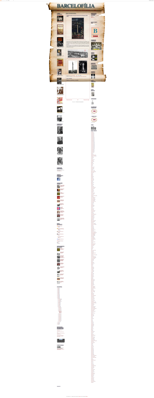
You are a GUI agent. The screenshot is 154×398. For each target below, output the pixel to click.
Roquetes (92, 334)
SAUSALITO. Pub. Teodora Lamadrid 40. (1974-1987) (62, 200)
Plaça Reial (92, 310)
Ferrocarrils (92, 237)
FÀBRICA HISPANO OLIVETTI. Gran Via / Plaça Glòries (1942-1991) (62, 219)
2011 (58, 323)
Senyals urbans (92, 356)
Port (91, 317)
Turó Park (92, 370)
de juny (59, 303)
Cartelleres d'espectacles (93, 195)
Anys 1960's (92, 147)
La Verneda (92, 270)
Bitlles (91, 175)
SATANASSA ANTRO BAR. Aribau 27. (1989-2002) (62, 196)
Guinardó (92, 259)
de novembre (59, 299)
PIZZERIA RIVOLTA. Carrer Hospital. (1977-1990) (62, 274)
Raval (91, 330)
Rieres (91, 333)
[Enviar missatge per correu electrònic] (76, 75)
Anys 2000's (92, 151)
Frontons (92, 247)
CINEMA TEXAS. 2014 (59, 334)
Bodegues (92, 176)
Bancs (91, 164)
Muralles (92, 285)
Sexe (91, 358)
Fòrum (91, 246)
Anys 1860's (92, 138)
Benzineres (92, 172)
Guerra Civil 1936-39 (93, 257)
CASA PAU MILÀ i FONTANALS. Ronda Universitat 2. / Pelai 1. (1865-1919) (62, 212)
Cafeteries (92, 186)
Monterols (92, 282)
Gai (91, 249)
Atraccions (92, 161)
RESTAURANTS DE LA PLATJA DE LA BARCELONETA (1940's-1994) (62, 260)
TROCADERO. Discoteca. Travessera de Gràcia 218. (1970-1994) (62, 208)
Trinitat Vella (92, 367)
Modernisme (92, 280)
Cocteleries (92, 208)
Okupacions (92, 296)
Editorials (92, 222)
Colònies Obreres (93, 210)
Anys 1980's (92, 149)
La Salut (92, 269)
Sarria (91, 344)
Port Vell (92, 318)
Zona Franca (92, 380)
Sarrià (91, 345)
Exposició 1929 (82, 76)
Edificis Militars (92, 221)
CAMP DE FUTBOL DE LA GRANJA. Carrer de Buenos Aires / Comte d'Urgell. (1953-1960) (62, 257)
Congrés (92, 212)
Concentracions (92, 211)
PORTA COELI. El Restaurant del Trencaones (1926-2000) (62, 204)
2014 (58, 297)
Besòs (91, 173)
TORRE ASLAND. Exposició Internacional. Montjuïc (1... (60, 312)
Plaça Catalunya (92, 306)
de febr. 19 (60, 310)
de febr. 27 (60, 307)
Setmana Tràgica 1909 (93, 357)
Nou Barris (92, 294)
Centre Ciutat (92, 200)
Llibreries (92, 273)
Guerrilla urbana (92, 258)
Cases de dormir (92, 198)
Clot (91, 207)
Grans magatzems (93, 256)
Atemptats (92, 160)
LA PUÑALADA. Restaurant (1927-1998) (62, 282)
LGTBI (91, 272)
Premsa (92, 322)
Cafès (91, 185)
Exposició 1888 (92, 234)
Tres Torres (92, 366)
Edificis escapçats (93, 220)
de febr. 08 (60, 317)
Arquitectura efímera (78, 76)
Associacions (92, 159)
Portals (92, 321)
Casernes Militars (93, 197)
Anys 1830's (92, 135)
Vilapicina (92, 378)
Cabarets (92, 184)
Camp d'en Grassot (93, 187)
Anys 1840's (92, 136)
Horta (91, 261)
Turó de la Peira (92, 369)
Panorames (92, 297)
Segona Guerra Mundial (93, 355)
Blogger (87, 396)
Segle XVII (92, 353)
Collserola (92, 209)
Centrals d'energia (93, 199)
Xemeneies (92, 379)
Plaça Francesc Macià (93, 308)
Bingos (91, 174)
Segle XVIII (92, 354)
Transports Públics (93, 365)
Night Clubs (92, 293)
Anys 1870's (92, 139)
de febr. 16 (60, 314)
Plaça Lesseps (92, 309)
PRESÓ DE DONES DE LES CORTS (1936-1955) (62, 252)
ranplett (79, 396)
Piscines (92, 305)
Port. (91, 319)
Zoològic (92, 382)
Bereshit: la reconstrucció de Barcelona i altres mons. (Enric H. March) (61, 229)
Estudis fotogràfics (93, 233)
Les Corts (92, 271)
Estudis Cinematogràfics (93, 232)
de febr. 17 (60, 313)
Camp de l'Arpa (92, 188)
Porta (91, 320)
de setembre (59, 301)
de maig (59, 304)
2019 (58, 293)
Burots (91, 183)
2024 (58, 289)
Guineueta (92, 260)
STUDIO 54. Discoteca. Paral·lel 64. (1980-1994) (62, 193)
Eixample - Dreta (92, 223)
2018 (58, 294)
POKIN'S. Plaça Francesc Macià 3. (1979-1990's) (62, 215)
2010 (58, 324)
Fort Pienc (92, 245)
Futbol (91, 248)
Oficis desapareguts (93, 295)
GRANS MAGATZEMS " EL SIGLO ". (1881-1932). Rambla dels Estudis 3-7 (62, 186)
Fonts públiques (92, 244)
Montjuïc (85, 76)
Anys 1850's (92, 137)
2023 (58, 290)
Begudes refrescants (93, 171)
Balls (91, 162)
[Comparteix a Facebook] (80, 75)
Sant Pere (92, 341)
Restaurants (92, 331)
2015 (58, 296)
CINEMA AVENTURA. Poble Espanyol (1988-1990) (62, 189)
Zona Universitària (93, 381)
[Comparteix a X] (79, 75)
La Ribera (92, 268)
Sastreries (92, 346)
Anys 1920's (73, 76)
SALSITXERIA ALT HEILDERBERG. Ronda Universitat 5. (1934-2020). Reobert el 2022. (60, 336)
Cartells (92, 196)
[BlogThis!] (78, 75)
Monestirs (92, 281)
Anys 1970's (92, 148)
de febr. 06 (60, 318)
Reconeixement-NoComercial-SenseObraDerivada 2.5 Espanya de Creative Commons (60, 349)
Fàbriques (92, 236)
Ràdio (91, 329)
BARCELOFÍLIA (76, 5)
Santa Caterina (92, 342)
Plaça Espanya (92, 307)
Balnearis (92, 163)
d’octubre (59, 300)
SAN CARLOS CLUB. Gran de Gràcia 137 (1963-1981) (62, 267)
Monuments (92, 284)
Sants (91, 343)
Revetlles (92, 332)
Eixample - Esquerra (93, 224)
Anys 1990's (92, 150)
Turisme (92, 368)
